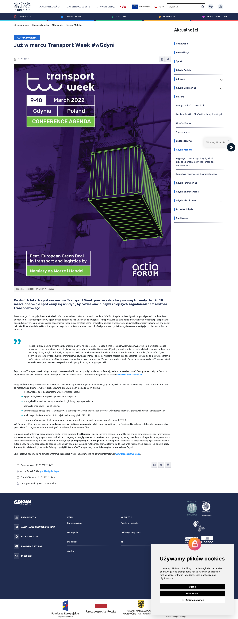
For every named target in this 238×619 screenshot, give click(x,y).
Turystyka (121, 16)
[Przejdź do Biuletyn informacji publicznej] (122, 6)
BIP (122, 542)
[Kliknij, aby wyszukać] (202, 6)
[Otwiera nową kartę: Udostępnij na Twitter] (168, 59)
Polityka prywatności (129, 523)
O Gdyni (70, 551)
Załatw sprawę (73, 16)
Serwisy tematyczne (217, 16)
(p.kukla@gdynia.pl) (49, 471)
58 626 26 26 (26, 556)
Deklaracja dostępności (130, 532)
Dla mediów (169, 16)
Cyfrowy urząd (106, 6)
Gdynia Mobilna (74, 25)
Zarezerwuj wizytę (78, 6)
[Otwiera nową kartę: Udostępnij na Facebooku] (162, 59)
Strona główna (21, 25)
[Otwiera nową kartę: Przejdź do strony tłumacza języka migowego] (210, 6)
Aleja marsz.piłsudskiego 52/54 (38, 527)
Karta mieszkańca (49, 6)
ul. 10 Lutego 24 (29, 536)
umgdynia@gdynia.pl (32, 546)
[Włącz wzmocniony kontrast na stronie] (220, 7)
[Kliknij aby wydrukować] (168, 465)
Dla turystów (72, 532)
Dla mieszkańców (40, 25)
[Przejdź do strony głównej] (22, 6)
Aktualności (25, 16)
